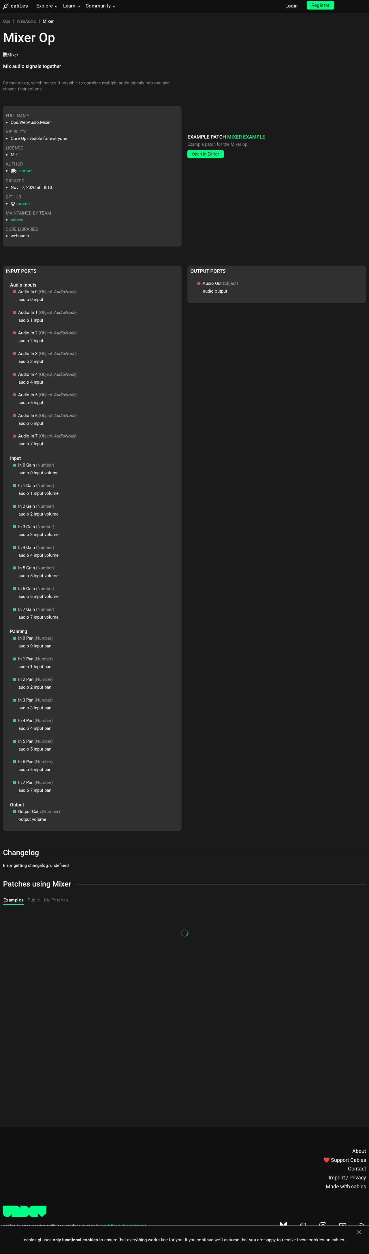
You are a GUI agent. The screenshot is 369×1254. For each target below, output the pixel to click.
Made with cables (346, 1186)
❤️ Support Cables (344, 1160)
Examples (13, 900)
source (23, 203)
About (359, 1151)
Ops (6, 21)
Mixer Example (246, 137)
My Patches (56, 900)
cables (17, 219)
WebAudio (26, 21)
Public (34, 900)
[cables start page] (17, 6)
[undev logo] (24, 1215)
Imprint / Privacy (347, 1178)
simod (25, 170)
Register (320, 5)
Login (291, 6)
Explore (44, 6)
